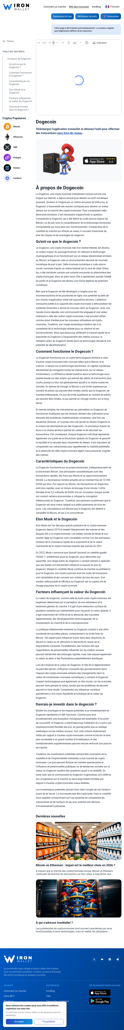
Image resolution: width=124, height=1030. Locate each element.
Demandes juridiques (57, 1001)
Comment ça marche (55, 6)
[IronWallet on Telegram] (117, 959)
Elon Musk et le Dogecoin (17, 91)
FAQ (48, 996)
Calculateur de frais (62, 16)
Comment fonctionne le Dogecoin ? (20, 74)
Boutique (8, 1001)
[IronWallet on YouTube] (102, 959)
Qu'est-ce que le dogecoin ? (17, 66)
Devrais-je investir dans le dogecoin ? (19, 108)
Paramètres (49, 1021)
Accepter (19, 1021)
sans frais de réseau (69, 133)
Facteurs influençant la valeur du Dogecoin (20, 100)
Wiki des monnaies (79, 6)
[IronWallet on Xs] (94, 959)
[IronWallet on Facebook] (110, 959)
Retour (10, 41)
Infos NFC (9, 996)
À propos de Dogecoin (19, 58)
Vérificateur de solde (87, 16)
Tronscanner (113, 16)
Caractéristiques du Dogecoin (19, 83)
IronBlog (96, 6)
